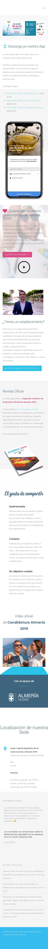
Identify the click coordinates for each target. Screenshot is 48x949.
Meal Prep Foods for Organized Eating (25, 107)
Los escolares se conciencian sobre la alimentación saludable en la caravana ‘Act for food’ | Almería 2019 (23, 834)
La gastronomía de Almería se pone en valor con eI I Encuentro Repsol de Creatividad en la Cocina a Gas (23, 913)
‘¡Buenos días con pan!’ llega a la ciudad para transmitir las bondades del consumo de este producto (24, 874)
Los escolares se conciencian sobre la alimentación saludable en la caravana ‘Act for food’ (24, 887)
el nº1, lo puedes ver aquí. (26, 409)
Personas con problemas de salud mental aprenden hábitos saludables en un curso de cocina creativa (23, 900)
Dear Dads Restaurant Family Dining (23, 100)
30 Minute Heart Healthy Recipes (22, 93)
